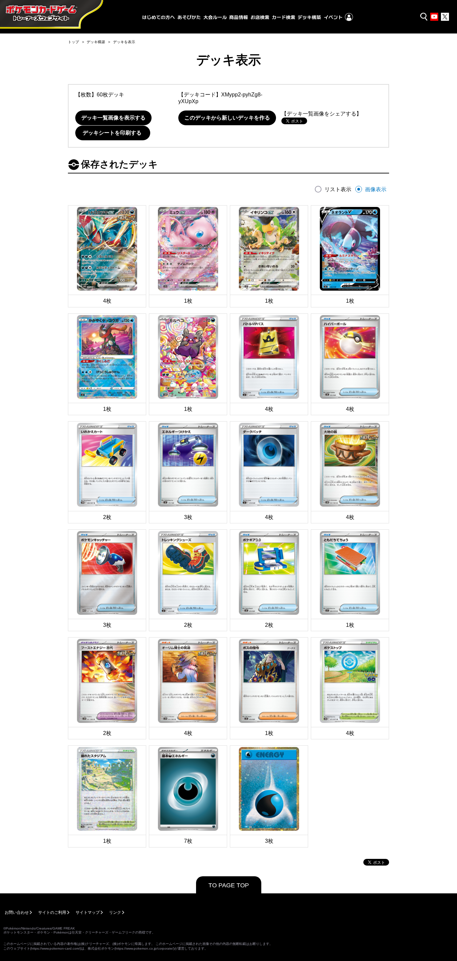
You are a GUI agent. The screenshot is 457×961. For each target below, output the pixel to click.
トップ (73, 42)
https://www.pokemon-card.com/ (55, 948)
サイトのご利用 (52, 912)
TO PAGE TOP (228, 885)
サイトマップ (88, 912)
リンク (115, 912)
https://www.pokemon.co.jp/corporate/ (144, 948)
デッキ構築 (96, 42)
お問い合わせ (17, 912)
